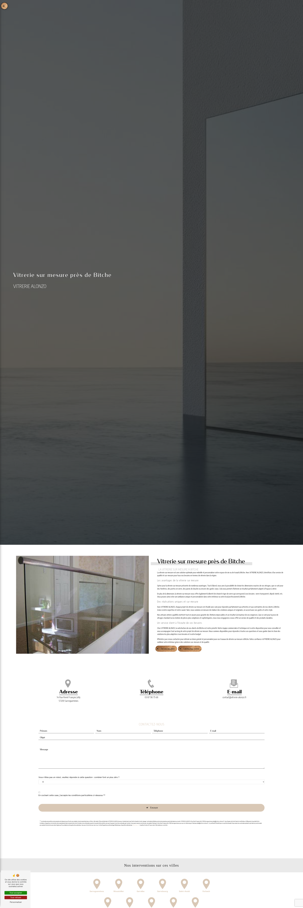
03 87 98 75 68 (151, 697)
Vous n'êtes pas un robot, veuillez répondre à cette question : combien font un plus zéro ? (78, 777)
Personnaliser (16, 902)
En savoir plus (168, 648)
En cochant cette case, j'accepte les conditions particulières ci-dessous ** (71, 795)
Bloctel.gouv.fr (136, 825)
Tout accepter (15, 893)
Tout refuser (15, 897)
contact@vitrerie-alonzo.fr (234, 697)
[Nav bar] (4, 5)
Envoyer (154, 807)
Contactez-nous (191, 648)
